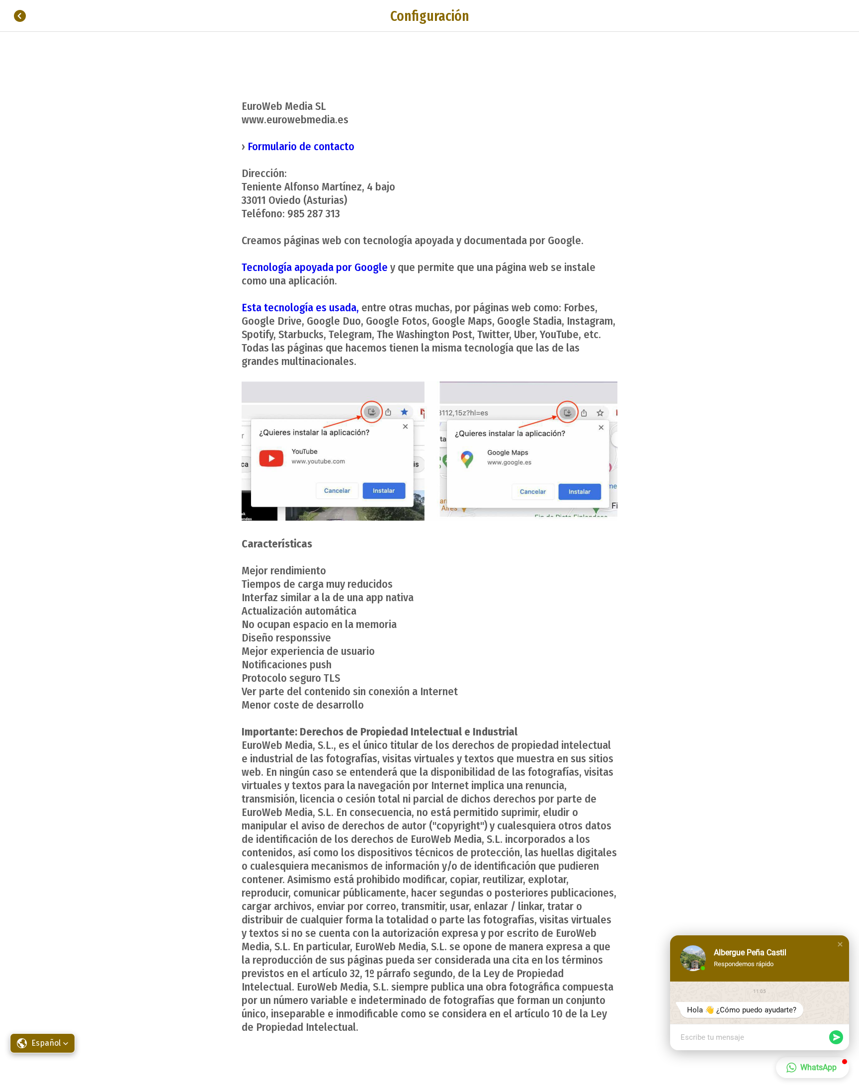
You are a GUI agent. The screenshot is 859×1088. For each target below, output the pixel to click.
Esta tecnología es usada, (300, 307)
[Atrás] (20, 16)
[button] (840, 944)
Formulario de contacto (301, 146)
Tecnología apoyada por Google (315, 267)
